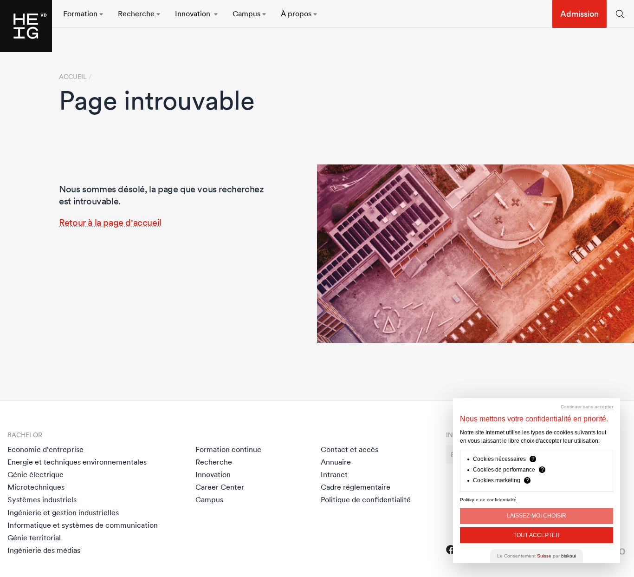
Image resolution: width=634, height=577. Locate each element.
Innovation (213, 474)
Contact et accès (349, 449)
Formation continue (228, 449)
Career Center (219, 487)
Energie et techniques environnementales (77, 461)
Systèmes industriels (42, 499)
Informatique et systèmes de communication (82, 525)
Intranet (334, 474)
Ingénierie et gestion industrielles (63, 512)
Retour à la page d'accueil (110, 222)
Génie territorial (34, 537)
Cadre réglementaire (355, 487)
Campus (209, 499)
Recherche (213, 461)
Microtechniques (36, 487)
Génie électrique (35, 474)
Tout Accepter (536, 535)
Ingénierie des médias (43, 550)
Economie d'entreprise (45, 449)
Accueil (73, 76)
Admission (579, 13)
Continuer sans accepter (587, 406)
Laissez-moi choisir (536, 515)
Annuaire (336, 461)
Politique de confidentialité (366, 499)
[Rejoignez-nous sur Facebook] (450, 549)
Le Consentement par (536, 555)
